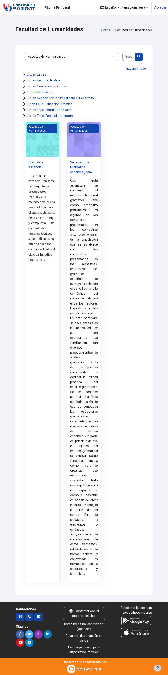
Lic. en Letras (36, 74)
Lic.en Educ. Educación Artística (49, 104)
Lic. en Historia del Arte (43, 80)
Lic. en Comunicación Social (47, 86)
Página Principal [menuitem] (57, 7)
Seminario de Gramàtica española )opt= (81, 167)
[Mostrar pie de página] (157, 668)
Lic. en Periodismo (40, 92)
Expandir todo (136, 69)
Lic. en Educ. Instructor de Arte (49, 110)
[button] (123, 7)
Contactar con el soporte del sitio (85, 613)
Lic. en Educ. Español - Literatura (50, 116)
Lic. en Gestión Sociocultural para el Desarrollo (60, 98)
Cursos (105, 30)
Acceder (160, 7)
